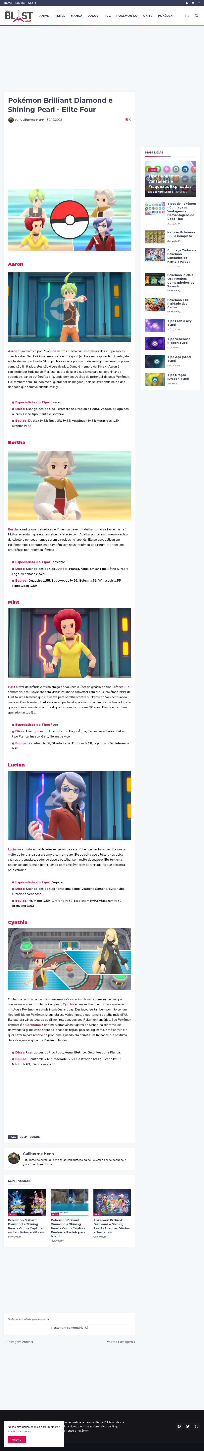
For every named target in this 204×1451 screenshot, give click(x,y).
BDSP (23, 1136)
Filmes (60, 16)
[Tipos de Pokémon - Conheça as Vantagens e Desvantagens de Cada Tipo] (155, 208)
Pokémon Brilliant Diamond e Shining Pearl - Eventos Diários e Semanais (111, 1226)
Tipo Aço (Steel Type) (179, 359)
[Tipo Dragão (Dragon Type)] (155, 379)
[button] (186, 16)
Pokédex (165, 16)
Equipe (20, 2)
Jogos (93, 16)
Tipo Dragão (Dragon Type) (178, 377)
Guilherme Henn (38, 1154)
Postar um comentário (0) (69, 1327)
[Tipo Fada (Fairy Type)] (155, 325)
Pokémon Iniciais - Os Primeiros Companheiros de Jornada (181, 280)
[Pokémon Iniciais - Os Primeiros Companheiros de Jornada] (155, 279)
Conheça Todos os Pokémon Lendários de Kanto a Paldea (181, 255)
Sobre (32, 2)
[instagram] (199, 3)
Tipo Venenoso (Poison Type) (178, 341)
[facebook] (187, 3)
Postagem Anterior (19, 1342)
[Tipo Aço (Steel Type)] (155, 361)
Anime (44, 16)
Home (8, 2)
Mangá (76, 16)
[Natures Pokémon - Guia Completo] (155, 236)
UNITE (147, 16)
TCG (107, 16)
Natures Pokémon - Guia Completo (181, 234)
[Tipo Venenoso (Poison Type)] (155, 343)
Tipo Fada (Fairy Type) (179, 323)
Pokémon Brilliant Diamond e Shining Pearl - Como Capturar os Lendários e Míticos (26, 1226)
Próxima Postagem (119, 1342)
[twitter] (193, 3)
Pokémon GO (127, 16)
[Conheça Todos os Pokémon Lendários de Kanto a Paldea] (155, 254)
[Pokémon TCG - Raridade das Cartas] (155, 304)
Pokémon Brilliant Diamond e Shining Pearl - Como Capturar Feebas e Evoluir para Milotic (69, 1228)
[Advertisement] (102, 59)
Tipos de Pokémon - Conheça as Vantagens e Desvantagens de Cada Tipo (181, 211)
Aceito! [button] (17, 1439)
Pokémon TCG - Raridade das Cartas (179, 303)
